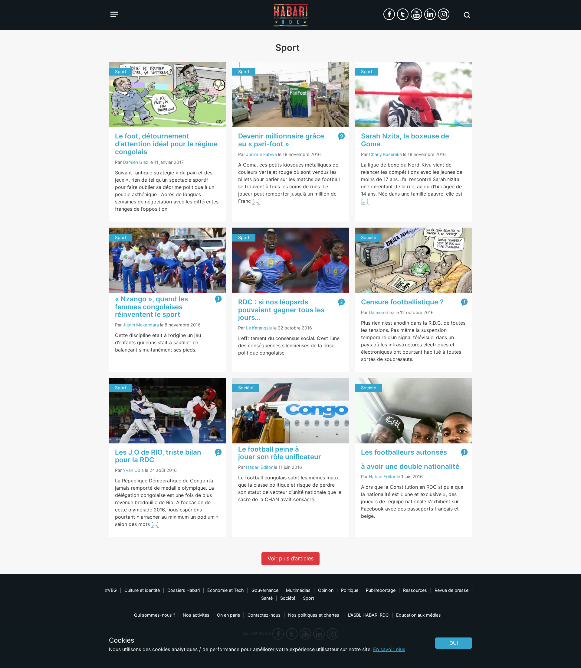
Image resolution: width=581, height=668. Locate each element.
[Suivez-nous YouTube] (416, 14)
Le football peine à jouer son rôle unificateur (279, 453)
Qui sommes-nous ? (154, 615)
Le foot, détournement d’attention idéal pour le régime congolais (166, 144)
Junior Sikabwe (261, 154)
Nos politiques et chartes (314, 615)
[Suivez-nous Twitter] (403, 14)
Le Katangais (259, 327)
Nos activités (196, 615)
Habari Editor (259, 467)
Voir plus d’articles (290, 558)
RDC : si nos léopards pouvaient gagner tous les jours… (281, 310)
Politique (349, 590)
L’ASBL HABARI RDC (368, 615)
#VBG (111, 590)
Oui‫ (453, 643)
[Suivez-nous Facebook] (389, 14)
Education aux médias (418, 615)
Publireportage (381, 590)
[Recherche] (466, 15)
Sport (308, 598)
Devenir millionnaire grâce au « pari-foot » (281, 140)
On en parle (228, 615)
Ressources (415, 590)
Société (287, 598)
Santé (267, 598)
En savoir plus (389, 649)
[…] (256, 201)
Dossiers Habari (183, 590)
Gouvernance (264, 590)
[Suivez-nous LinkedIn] (430, 14)
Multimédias (298, 590)
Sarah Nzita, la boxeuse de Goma (405, 140)
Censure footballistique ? (402, 302)
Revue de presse (451, 590)
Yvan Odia (133, 470)
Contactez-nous (264, 615)
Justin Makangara (141, 324)
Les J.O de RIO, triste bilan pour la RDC (158, 456)
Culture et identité (142, 590)
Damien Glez (135, 162)
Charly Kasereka (385, 154)
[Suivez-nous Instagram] (443, 14)
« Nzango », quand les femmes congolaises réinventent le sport (151, 307)
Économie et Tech (225, 590)
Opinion (325, 590)
